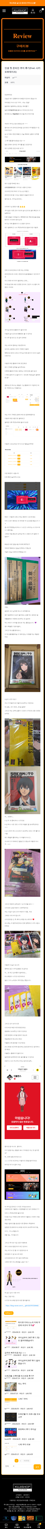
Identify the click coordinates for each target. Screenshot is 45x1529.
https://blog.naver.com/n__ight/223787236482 (22, 1305)
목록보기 (8, 1313)
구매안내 (32, 1500)
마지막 (26, 1461)
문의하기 (27, 1495)
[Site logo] (20, 11)
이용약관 (13, 1500)
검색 (37, 1467)
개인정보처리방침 (22, 1500)
